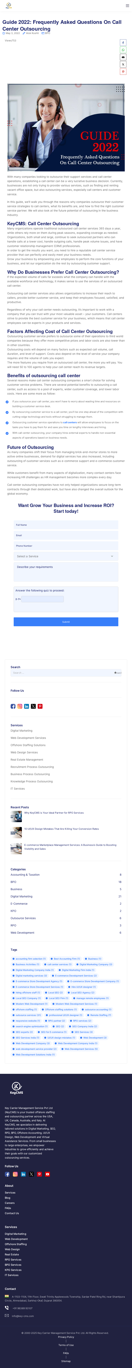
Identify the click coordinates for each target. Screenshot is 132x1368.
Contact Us (12, 1213)
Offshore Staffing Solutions (28, 745)
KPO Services (13, 1269)
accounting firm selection (31, 958)
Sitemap (66, 1361)
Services (10, 1192)
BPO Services (13, 1264)
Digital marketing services (31, 975)
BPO (47, 33)
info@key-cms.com (23, 1316)
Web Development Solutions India (35, 1054)
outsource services (28, 1015)
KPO (13, 911)
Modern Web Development (31, 1003)
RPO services (82, 1020)
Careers (10, 1202)
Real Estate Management (27, 759)
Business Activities (27, 964)
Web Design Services (24, 752)
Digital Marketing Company (96, 964)
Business (16, 889)
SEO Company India (84, 1026)
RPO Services (13, 1259)
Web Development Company (33, 1043)
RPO (13, 925)
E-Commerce (19, 903)
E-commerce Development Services (76, 975)
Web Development (22, 932)
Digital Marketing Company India (35, 970)
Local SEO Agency (82, 992)
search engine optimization (32, 1026)
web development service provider (36, 1049)
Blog (7, 1197)
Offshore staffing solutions (61, 1009)
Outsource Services (23, 918)
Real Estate (12, 1254)
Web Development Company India (77, 1043)
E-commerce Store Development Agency (39, 981)
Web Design (12, 1249)
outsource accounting (98, 1009)
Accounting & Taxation (25, 874)
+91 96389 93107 (22, 1308)
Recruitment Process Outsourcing (32, 767)
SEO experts (24, 1032)
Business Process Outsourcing (30, 774)
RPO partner (56, 1020)
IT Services (18, 788)
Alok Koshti (32, 33)
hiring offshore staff (28, 992)
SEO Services (84, 1032)
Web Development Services (28, 738)
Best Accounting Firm (67, 958)
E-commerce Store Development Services (39, 987)
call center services (59, 964)
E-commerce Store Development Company (95, 981)
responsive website (28, 1020)
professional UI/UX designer (65, 1015)
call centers (70, 422)
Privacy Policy (66, 1337)
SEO (60, 1026)
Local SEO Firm (58, 998)
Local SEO (55, 992)
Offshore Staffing (16, 1244)
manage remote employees (92, 998)
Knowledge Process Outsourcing (32, 781)
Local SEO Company (28, 998)
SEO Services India (27, 1037)
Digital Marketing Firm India (78, 970)
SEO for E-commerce (53, 1032)
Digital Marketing (21, 730)
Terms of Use (66, 1345)
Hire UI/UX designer (83, 987)
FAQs (8, 1208)
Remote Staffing (100, 1015)
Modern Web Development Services (76, 1003)
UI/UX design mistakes (61, 1037)
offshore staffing (26, 1009)
